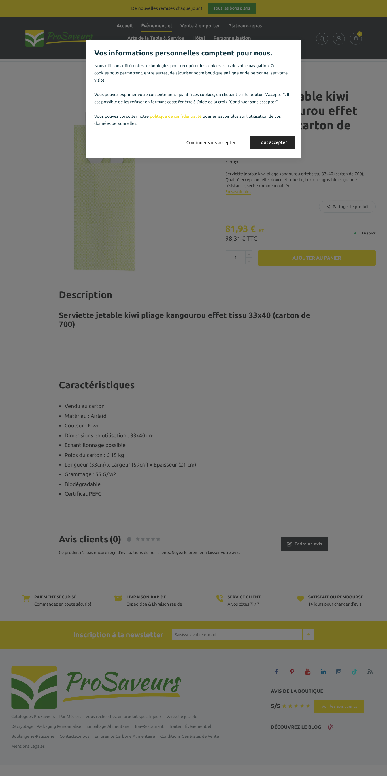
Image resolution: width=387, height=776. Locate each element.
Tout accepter (273, 142)
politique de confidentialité (176, 116)
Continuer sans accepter (211, 142)
